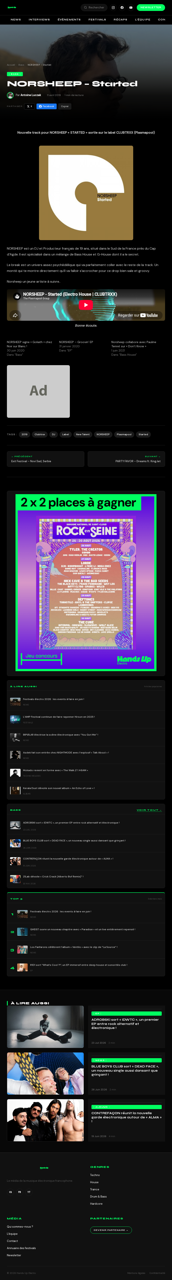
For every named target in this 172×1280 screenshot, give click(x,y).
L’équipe (143, 19)
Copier (65, 106)
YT (28, 1192)
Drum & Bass (98, 1196)
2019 (24, 434)
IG (10, 1192)
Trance (94, 1189)
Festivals (97, 19)
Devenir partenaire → (111, 1230)
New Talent (83, 434)
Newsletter (151, 7)
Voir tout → (149, 810)
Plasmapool (124, 434)
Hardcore (96, 1203)
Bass (21, 64)
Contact (12, 1241)
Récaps (120, 19)
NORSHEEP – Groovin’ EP (76, 342)
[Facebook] (122, 7)
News (16, 19)
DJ (53, 434)
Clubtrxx (40, 434)
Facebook (48, 106)
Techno (95, 1175)
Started (143, 434)
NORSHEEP (103, 434)
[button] (12, 8)
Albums (101, 1107)
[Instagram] (113, 7)
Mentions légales (136, 1273)
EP (97, 1013)
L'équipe (12, 1234)
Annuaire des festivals (21, 1248)
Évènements (69, 19)
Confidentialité (157, 1273)
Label (65, 434)
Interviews (39, 19)
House (94, 1182)
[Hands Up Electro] (12, 8)
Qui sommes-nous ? (20, 1226)
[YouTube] (131, 7)
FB (19, 1192)
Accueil (11, 64)
